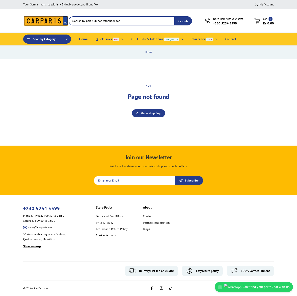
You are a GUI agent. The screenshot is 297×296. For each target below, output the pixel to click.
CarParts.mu (41, 288)
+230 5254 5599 (41, 208)
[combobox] (121, 21)
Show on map (32, 246)
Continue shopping (148, 113)
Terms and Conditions (109, 216)
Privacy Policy (104, 223)
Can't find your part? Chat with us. (254, 287)
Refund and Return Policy (112, 229)
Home (148, 52)
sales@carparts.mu (40, 227)
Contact (148, 216)
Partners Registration (156, 223)
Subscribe (192, 180)
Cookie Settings (106, 235)
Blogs (146, 229)
